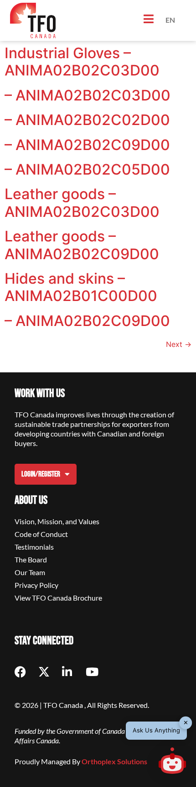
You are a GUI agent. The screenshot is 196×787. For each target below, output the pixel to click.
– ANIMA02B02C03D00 (87, 95)
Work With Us (40, 393)
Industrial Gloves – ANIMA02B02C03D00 (82, 61)
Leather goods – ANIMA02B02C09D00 (82, 244)
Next (178, 344)
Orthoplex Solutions (114, 761)
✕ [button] (185, 722)
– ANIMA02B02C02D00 (87, 120)
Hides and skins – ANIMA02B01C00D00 (81, 287)
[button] (172, 762)
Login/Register (40, 474)
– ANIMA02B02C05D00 (87, 169)
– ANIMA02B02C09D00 (87, 145)
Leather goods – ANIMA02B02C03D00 (82, 202)
